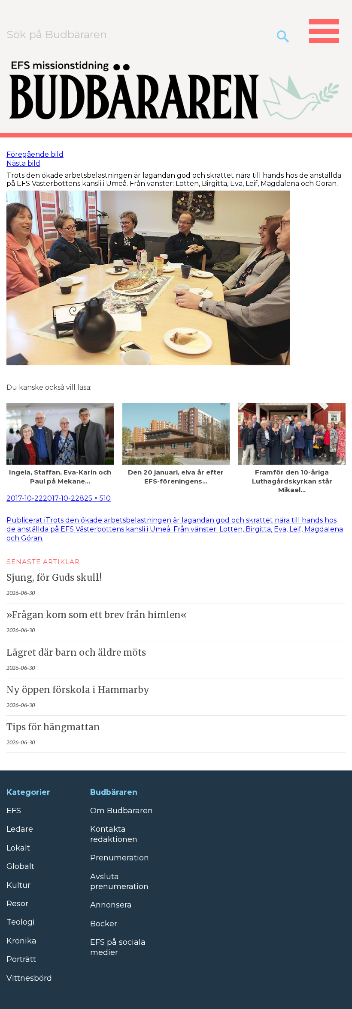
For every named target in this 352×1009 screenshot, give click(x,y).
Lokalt (18, 848)
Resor (17, 903)
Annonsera (111, 905)
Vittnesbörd (29, 978)
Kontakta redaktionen (113, 834)
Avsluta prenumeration (119, 881)
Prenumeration (119, 858)
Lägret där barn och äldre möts (76, 652)
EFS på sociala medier (118, 947)
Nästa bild (23, 163)
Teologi (20, 922)
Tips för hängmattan (53, 727)
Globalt (20, 866)
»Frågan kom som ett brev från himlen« (96, 615)
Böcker (103, 923)
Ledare (19, 829)
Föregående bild (35, 154)
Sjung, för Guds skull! (54, 577)
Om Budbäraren (121, 810)
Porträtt (21, 959)
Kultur (18, 885)
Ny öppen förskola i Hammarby (77, 690)
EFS (13, 810)
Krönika (21, 941)
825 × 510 (95, 498)
